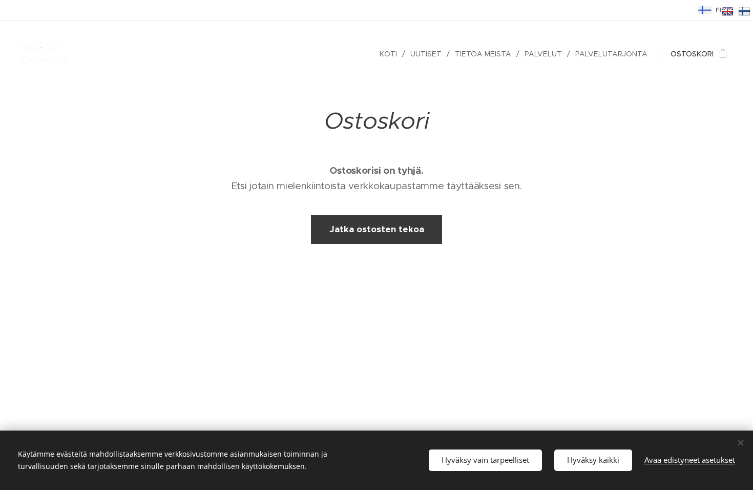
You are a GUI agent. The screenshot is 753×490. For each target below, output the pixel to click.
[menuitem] (391, 54)
